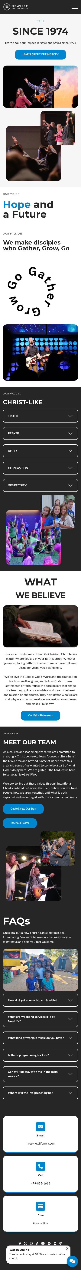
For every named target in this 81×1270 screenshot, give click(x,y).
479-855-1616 (40, 1183)
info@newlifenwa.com (40, 1143)
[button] (75, 7)
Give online (40, 1223)
